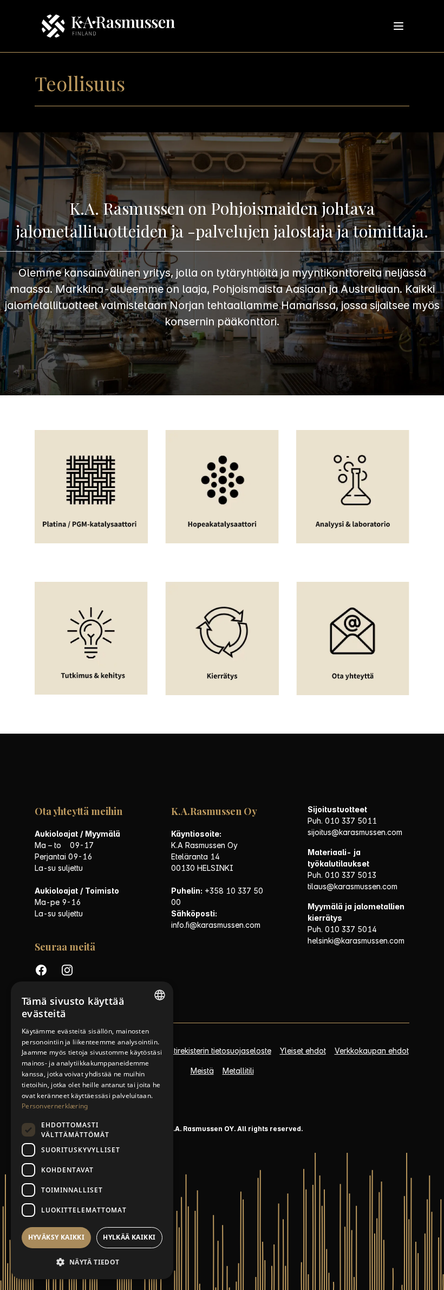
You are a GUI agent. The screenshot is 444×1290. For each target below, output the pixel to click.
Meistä (202, 1070)
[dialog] (92, 1130)
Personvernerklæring (55, 1106)
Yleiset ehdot (303, 1050)
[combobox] (159, 995)
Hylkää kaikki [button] (129, 1237)
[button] (92, 1262)
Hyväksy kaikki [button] (56, 1237)
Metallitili (238, 1070)
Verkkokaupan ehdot (372, 1050)
